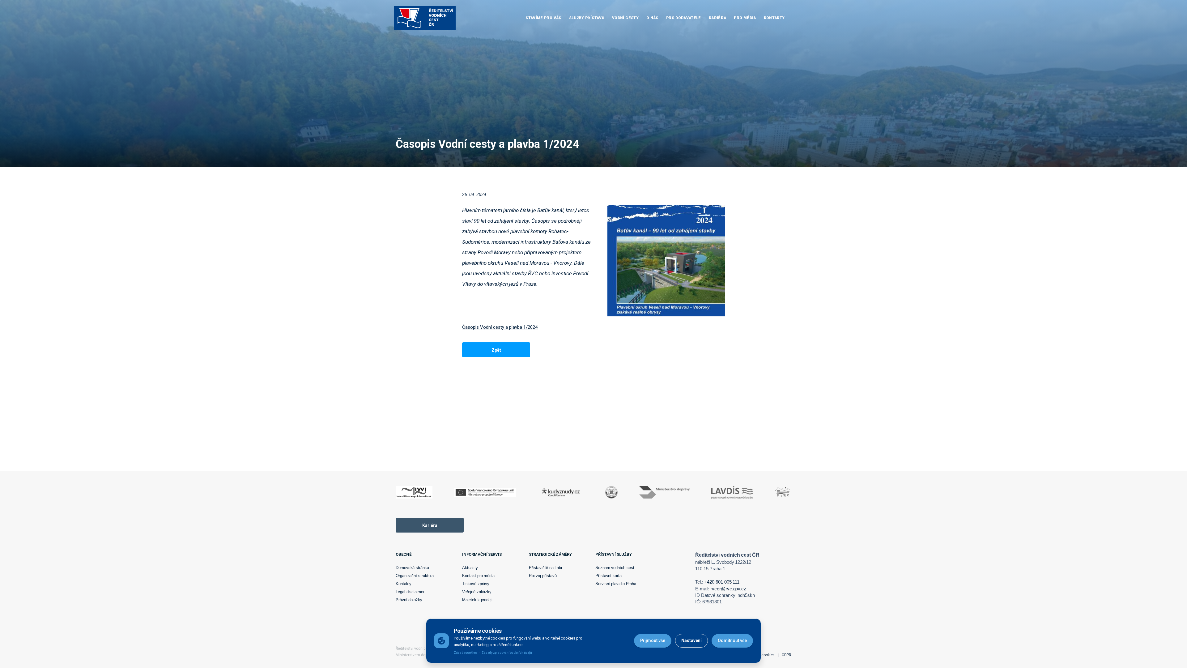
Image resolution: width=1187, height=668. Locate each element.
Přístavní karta (608, 575)
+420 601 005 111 (722, 581)
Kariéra (429, 525)
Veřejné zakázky (476, 591)
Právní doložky (409, 599)
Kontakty (403, 583)
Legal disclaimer (410, 591)
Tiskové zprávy (475, 583)
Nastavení (691, 640)
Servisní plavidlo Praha (615, 583)
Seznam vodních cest (614, 567)
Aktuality (470, 567)
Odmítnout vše (732, 640)
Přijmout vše (652, 640)
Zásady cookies (465, 652)
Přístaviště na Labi (545, 567)
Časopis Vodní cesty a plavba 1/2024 (500, 327)
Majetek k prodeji (477, 599)
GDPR (786, 655)
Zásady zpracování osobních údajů (507, 652)
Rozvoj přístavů (543, 575)
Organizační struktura (415, 575)
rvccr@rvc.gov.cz (728, 588)
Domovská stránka (412, 567)
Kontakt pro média (478, 575)
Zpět (496, 350)
